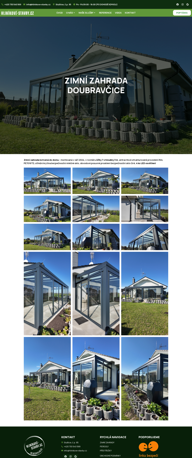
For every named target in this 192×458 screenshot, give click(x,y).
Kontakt (130, 12)
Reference (105, 12)
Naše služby (86, 12)
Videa (118, 12)
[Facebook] (177, 4)
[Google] (187, 4)
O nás (69, 12)
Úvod (59, 12)
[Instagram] (182, 4)
